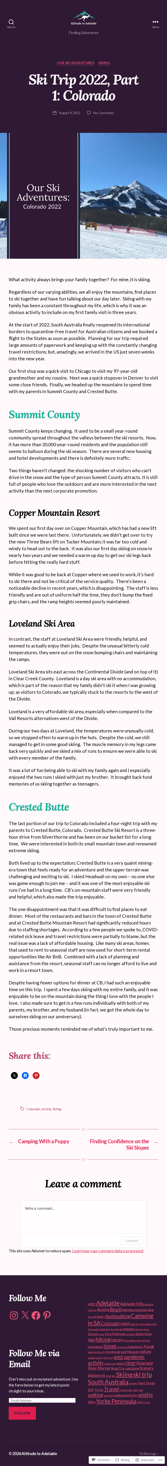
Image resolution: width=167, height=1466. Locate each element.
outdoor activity (95, 1357)
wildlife (145, 1394)
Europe (93, 1334)
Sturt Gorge (146, 1383)
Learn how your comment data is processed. (108, 1250)
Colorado (33, 1109)
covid (124, 1323)
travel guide (125, 1390)
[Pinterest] (47, 1315)
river (130, 1363)
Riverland (144, 1363)
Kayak (149, 1346)
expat (101, 1334)
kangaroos (135, 1347)
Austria (103, 1309)
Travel (111, 1389)
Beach (116, 1309)
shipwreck (96, 1375)
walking (95, 1394)
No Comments (103, 113)
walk (141, 1390)
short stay (110, 1375)
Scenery (146, 1368)
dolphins (129, 1329)
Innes (110, 1346)
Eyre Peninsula (115, 1334)
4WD (91, 1304)
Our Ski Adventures (75, 63)
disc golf (115, 1329)
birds (90, 1316)
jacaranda (122, 1347)
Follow (22, 1413)
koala (90, 1352)
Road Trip (118, 1368)
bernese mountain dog (138, 1310)
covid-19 (134, 1324)
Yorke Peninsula (116, 1401)
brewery (99, 1317)
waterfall (108, 1395)
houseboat (95, 1347)
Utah (135, 1390)
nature (145, 1351)
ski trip (46, 1109)
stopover (133, 1383)
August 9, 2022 (69, 113)
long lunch (99, 1352)
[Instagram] (14, 1315)
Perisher (108, 1357)
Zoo (139, 1402)
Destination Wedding (99, 1329)
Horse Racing (143, 1340)
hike (91, 1340)
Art (94, 1310)
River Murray (99, 1368)
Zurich (146, 1402)
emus (146, 1329)
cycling (142, 1324)
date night (151, 1324)
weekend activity (125, 1395)
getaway (130, 1334)
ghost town (143, 1334)
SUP (91, 1390)
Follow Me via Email (34, 1359)
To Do (98, 1390)
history (117, 1340)
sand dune (132, 1368)
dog (121, 1329)
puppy (121, 1363)
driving (139, 1329)
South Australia (108, 1382)
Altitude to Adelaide (39, 1453)
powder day (110, 1363)
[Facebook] (36, 1315)
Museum (133, 1352)
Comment (131, 1240)
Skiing (104, 63)
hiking (103, 1339)
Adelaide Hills (132, 1303)
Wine (91, 1402)
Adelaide (108, 1303)
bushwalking (118, 1316)
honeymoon (130, 1340)
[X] (25, 1315)
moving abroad (115, 1352)
